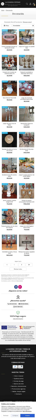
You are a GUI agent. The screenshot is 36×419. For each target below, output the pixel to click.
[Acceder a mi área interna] (30, 4)
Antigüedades (8, 401)
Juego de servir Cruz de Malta (9, 124)
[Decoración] (7, 264)
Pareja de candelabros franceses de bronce (26, 72)
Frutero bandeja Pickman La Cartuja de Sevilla (9, 47)
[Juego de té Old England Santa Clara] (26, 216)
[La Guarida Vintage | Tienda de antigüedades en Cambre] (12, 4)
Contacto (19, 394)
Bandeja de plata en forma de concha (9, 149)
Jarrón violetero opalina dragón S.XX (9, 201)
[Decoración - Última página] (29, 264)
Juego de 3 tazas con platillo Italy (27, 47)
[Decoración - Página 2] (21, 264)
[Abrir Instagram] (20, 287)
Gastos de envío (19, 384)
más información (18, 319)
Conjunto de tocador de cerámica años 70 (9, 72)
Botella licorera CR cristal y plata (9, 175)
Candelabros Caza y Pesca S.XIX (9, 252)
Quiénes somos (18, 378)
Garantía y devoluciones (18, 386)
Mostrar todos (27, 22)
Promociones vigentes (18, 389)
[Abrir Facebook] (16, 287)
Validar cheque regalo (18, 391)
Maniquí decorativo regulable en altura (27, 252)
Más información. (27, 411)
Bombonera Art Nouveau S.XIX (26, 149)
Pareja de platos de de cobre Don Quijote (9, 226)
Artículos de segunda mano (24, 401)
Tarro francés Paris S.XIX (9, 98)
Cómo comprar (18, 376)
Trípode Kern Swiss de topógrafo (27, 124)
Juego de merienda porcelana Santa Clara (26, 98)
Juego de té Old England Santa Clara (26, 226)
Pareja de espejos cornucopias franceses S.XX (26, 201)
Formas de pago (19, 381)
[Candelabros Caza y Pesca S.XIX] (9, 242)
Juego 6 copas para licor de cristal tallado (26, 175)
